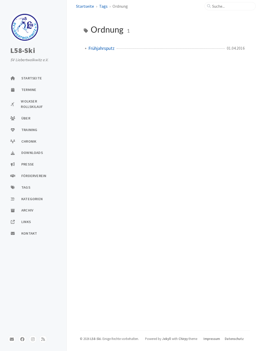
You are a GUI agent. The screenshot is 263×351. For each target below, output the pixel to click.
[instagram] (32, 339)
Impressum (211, 339)
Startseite (85, 6)
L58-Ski (22, 50)
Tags (103, 6)
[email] (11, 339)
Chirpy (183, 339)
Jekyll (166, 339)
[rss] (43, 339)
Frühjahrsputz (101, 48)
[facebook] (22, 339)
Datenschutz (234, 339)
